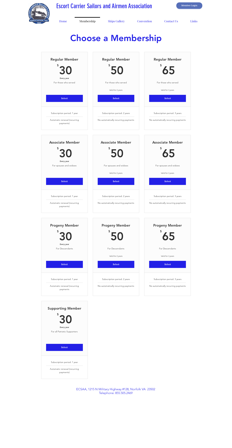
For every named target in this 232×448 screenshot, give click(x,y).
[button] (116, 20)
